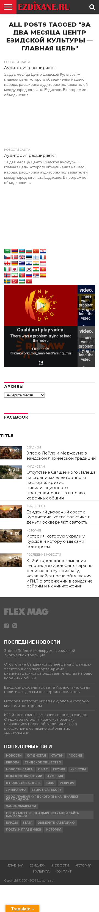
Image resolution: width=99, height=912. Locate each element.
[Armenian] (14, 251)
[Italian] (7, 269)
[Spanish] (43, 275)
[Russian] (29, 275)
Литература (16, 790)
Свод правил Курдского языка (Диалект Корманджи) (42, 798)
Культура (78, 769)
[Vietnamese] (29, 281)
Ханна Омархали (21, 806)
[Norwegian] (7, 275)
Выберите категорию (56, 823)
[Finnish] (36, 257)
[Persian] (14, 275)
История (53, 829)
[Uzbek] (21, 281)
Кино (50, 783)
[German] (14, 263)
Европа (12, 762)
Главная (15, 865)
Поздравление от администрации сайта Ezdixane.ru (42, 814)
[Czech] (7, 257)
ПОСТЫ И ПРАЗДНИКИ (23, 829)
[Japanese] (14, 269)
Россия (75, 755)
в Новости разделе (23, 783)
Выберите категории (24, 776)
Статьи (57, 755)
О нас (43, 769)
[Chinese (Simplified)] (36, 251)
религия (67, 783)
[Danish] (14, 257)
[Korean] (29, 269)
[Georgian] (7, 263)
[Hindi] (36, 263)
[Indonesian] (43, 263)
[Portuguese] (21, 275)
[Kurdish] (36, 269)
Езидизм (38, 865)
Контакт (64, 871)
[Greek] (21, 263)
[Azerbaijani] (21, 251)
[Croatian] (43, 251)
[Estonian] (29, 257)
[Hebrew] (29, 263)
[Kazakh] (21, 269)
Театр (27, 823)
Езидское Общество (42, 762)
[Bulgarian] (29, 251)
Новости (13, 755)
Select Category (47, 790)
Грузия (59, 769)
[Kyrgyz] (43, 269)
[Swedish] (7, 281)
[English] (21, 257)
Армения (55, 776)
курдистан (36, 755)
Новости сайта (19, 769)
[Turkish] (14, 281)
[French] (43, 257)
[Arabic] (7, 251)
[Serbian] (36, 275)
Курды (12, 823)
